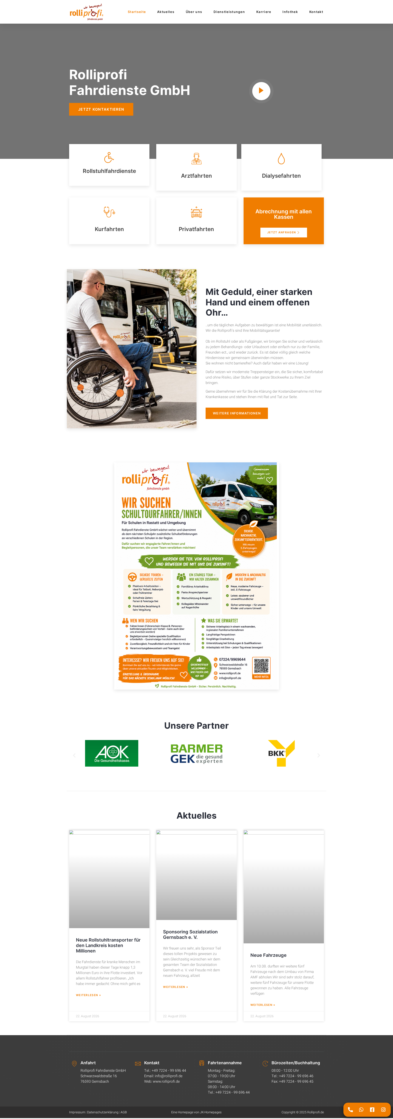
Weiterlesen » (88, 995)
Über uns (194, 12)
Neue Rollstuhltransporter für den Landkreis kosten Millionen (108, 945)
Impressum (77, 1112)
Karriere (263, 12)
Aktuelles (165, 12)
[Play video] (261, 91)
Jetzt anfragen (281, 232)
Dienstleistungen (229, 12)
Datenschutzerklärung (102, 1112)
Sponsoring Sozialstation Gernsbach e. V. (190, 934)
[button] (74, 755)
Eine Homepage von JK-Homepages (196, 1112)
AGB (124, 1112)
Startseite (137, 12)
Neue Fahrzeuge (268, 955)
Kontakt (316, 12)
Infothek (290, 12)
